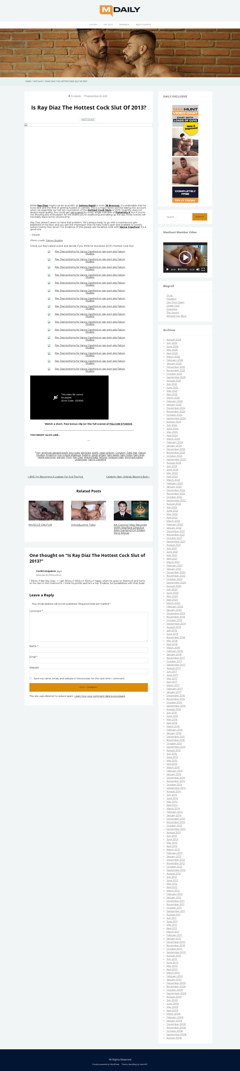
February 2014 (175, 812)
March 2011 (173, 931)
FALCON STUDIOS (121, 423)
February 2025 (175, 401)
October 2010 (174, 948)
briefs (95, 452)
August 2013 (174, 832)
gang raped (76, 212)
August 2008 (174, 1037)
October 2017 (174, 661)
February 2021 (175, 565)
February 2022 (175, 524)
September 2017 (176, 664)
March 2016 (173, 726)
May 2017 (172, 678)
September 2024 (176, 418)
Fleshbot (171, 298)
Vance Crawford (97, 459)
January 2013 (174, 856)
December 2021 (176, 531)
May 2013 (172, 842)
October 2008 (175, 1031)
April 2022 (172, 517)
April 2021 (172, 558)
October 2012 (174, 866)
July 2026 (172, 343)
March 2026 (173, 356)
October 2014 (174, 784)
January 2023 (174, 486)
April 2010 (172, 969)
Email (33, 657)
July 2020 (172, 589)
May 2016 (172, 719)
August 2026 (174, 339)
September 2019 (176, 623)
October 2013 (174, 825)
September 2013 (176, 829)
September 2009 (176, 993)
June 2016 (172, 716)
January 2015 (174, 774)
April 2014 (172, 805)
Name (33, 646)
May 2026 (172, 349)
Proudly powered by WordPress (105, 1064)
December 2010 (176, 942)
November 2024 (176, 411)
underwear (81, 459)
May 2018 (172, 640)
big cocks (74, 452)
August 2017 (174, 668)
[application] (185, 257)
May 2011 (172, 924)
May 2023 (172, 473)
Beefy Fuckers (143, 24)
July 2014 (172, 794)
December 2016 (176, 695)
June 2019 (172, 634)
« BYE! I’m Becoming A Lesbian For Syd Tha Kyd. (55, 477)
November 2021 (176, 534)
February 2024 (175, 442)
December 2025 (176, 367)
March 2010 (173, 972)
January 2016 (174, 733)
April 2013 (172, 846)
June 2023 (172, 469)
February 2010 (175, 976)
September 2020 (176, 582)
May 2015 (172, 760)
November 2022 (176, 493)
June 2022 (172, 510)
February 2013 (175, 853)
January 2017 (174, 692)
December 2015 (176, 736)
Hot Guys (108, 24)
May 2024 (172, 432)
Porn (69, 457)
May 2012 (172, 883)
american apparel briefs (54, 452)
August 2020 (174, 586)
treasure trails (116, 457)
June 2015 (172, 757)
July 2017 (172, 671)
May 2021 (172, 555)
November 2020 (176, 575)
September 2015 (176, 747)
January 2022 (174, 527)
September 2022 (176, 500)
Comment (36, 611)
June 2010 (172, 962)
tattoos (103, 457)
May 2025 (172, 391)
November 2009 (176, 986)
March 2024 (173, 438)
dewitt (77, 96)
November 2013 (176, 822)
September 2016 (176, 705)
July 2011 (171, 918)
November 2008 (176, 1027)
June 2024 (172, 428)
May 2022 (172, 514)
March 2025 (173, 397)
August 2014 (174, 791)
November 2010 (176, 945)
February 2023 (175, 483)
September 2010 (176, 952)
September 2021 (176, 541)
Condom (121, 452)
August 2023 (174, 462)
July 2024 (172, 425)
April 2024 (172, 435)
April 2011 (172, 928)
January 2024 (174, 445)
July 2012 (172, 877)
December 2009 (176, 983)
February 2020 (175, 606)
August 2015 (174, 750)
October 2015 (174, 743)
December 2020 (176, 572)
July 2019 (172, 630)
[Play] (167, 269)
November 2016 (176, 699)
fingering (51, 455)
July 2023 (172, 466)
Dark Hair (132, 452)
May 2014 (172, 801)
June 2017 (172, 675)
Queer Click (173, 305)
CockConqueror (46, 571)
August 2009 (174, 996)
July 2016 (172, 712)
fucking (86, 455)
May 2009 (172, 1007)
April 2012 (172, 887)
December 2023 (176, 449)
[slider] (182, 269)
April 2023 (172, 476)
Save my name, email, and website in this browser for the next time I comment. (79, 678)
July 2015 (172, 753)
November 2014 (176, 781)
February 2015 (174, 770)
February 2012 (175, 894)
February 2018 (175, 651)
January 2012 (174, 897)
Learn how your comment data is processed (99, 696)
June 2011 (172, 921)
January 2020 (174, 610)
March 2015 (173, 767)
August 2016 (174, 709)
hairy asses (113, 455)
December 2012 (176, 859)
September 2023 (176, 459)
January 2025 (174, 404)
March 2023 (173, 480)
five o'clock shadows (69, 455)
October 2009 (175, 990)
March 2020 (173, 603)
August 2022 (174, 503)
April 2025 (172, 394)
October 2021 (174, 538)
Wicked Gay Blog (176, 316)
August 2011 (173, 914)
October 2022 (174, 497)
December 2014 (176, 777)
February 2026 (175, 360)
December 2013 (176, 818)
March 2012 (173, 890)
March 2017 (173, 685)
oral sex (61, 457)
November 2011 (175, 904)
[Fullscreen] (203, 269)
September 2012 (176, 870)
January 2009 (174, 1020)
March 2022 (173, 521)
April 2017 (172, 681)
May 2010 (172, 966)
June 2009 (173, 1003)
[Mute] (198, 269)
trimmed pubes (134, 457)
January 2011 (174, 938)
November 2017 (176, 658)
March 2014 (173, 808)
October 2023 (174, 456)
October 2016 (174, 702)
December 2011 (175, 901)
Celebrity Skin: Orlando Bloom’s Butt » (128, 477)
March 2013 (173, 849)
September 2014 (176, 788)
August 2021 (174, 545)
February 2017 (175, 688)
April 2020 (172, 599)
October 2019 (174, 620)
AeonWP (143, 1064)
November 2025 (176, 370)
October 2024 (174, 415)
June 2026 (172, 346)
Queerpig (172, 309)
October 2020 (175, 579)
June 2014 (172, 798)
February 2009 (175, 1017)
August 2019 (174, 627)
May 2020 (172, 596)
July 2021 (172, 548)
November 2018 (176, 637)
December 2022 (176, 490)
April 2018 (172, 644)
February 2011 (174, 935)
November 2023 (176, 452)
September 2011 (176, 911)
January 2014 (174, 815)
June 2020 (173, 592)
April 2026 (172, 353)
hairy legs (138, 455)
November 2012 (176, 863)
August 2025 (174, 380)
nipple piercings (47, 457)
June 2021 (172, 551)
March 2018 (173, 647)
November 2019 (176, 616)
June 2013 (172, 839)
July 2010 (172, 959)
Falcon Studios (54, 240)
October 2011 (174, 907)
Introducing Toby (83, 524)
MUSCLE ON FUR (40, 524)
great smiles (99, 455)
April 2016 (172, 723)
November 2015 (176, 740)
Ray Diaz (78, 457)
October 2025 (174, 373)
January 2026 (174, 363)
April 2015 (172, 764)
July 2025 (172, 384)
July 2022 (172, 507)
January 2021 (174, 569)
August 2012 (174, 873)
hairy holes (126, 455)
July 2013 (172, 836)
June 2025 (172, 387)
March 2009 (173, 1013)
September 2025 (176, 377)
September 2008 (176, 1034)
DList (170, 295)
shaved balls (91, 457)
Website (34, 667)
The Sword (173, 312)
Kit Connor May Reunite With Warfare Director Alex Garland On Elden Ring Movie (130, 529)
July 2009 (172, 1000)
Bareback (124, 24)
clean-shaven (106, 452)
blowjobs (86, 452)
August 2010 (174, 955)
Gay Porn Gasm (175, 302)
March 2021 (173, 562)
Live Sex (93, 24)
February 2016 (175, 729)
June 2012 (172, 880)
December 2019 (176, 613)
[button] (185, 257)
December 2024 (176, 408)
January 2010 (174, 979)
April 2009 (172, 1010)
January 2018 (174, 654)
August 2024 (174, 421)
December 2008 (176, 1024)
